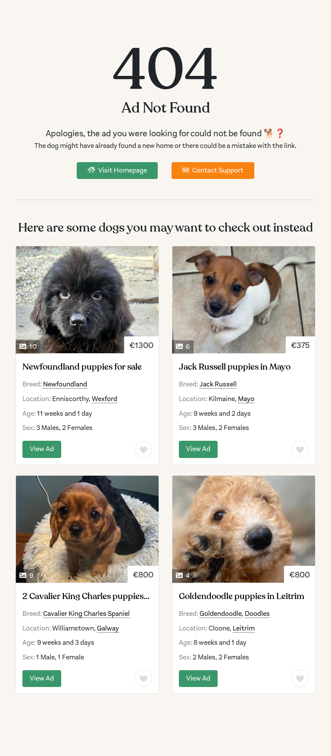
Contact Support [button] (217, 170)
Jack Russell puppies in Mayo (234, 367)
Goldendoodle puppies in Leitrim (241, 596)
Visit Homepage (122, 170)
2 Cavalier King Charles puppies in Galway (83, 596)
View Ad (42, 449)
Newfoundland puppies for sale (82, 367)
